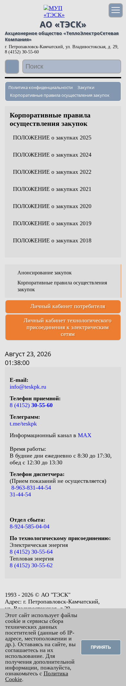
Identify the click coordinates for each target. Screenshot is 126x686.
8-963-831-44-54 (30, 487)
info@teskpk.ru (28, 386)
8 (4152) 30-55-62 (31, 565)
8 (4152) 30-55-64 (31, 551)
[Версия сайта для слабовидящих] (12, 67)
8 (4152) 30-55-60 (22, 52)
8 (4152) (31, 405)
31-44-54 (20, 494)
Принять (101, 647)
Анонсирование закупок (44, 272)
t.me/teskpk (23, 423)
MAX (84, 435)
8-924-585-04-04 (29, 526)
